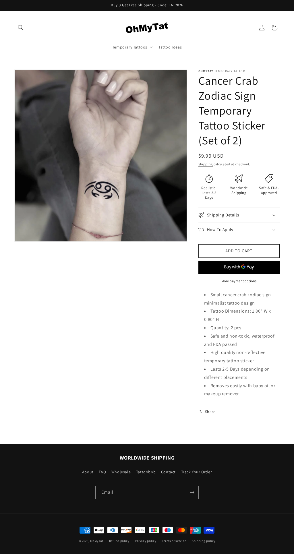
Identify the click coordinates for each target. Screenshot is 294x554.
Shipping (205, 164)
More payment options (239, 281)
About (88, 471)
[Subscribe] (192, 492)
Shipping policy (204, 541)
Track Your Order (196, 471)
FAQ (102, 471)
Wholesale (121, 471)
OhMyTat (96, 541)
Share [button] (210, 411)
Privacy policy (145, 541)
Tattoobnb (146, 471)
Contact (168, 471)
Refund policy (119, 541)
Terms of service (174, 541)
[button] (20, 27)
